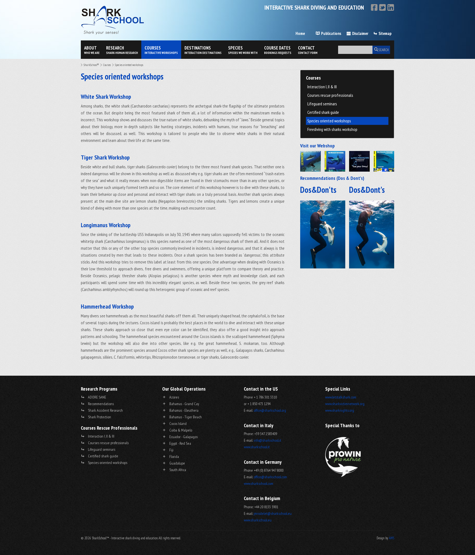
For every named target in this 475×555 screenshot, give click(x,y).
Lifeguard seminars (322, 103)
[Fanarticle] (384, 161)
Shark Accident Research (105, 410)
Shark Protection (99, 416)
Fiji (171, 449)
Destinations (203, 50)
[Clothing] (359, 161)
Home (300, 33)
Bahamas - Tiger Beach (185, 416)
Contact (307, 50)
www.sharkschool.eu (258, 520)
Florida (174, 456)
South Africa (177, 469)
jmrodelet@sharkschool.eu (273, 513)
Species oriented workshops (329, 120)
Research (122, 50)
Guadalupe (177, 463)
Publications (331, 33)
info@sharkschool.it (267, 440)
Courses (161, 50)
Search (383, 49)
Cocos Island (178, 423)
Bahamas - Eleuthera (183, 410)
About (92, 50)
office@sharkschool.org (270, 410)
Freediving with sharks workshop (332, 129)
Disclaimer (360, 33)
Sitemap (385, 33)
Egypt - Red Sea (180, 443)
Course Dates (277, 50)
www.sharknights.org (339, 410)
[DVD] (335, 161)
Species (243, 50)
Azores (174, 397)
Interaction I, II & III (322, 86)
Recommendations (101, 403)
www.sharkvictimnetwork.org (344, 403)
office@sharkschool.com (270, 476)
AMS (391, 538)
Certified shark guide (323, 112)
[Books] (310, 161)
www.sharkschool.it (257, 446)
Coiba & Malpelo (180, 430)
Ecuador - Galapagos (183, 436)
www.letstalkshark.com (340, 397)
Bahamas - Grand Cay (184, 403)
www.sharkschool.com (258, 483)
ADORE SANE (97, 397)
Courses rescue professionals (330, 95)
